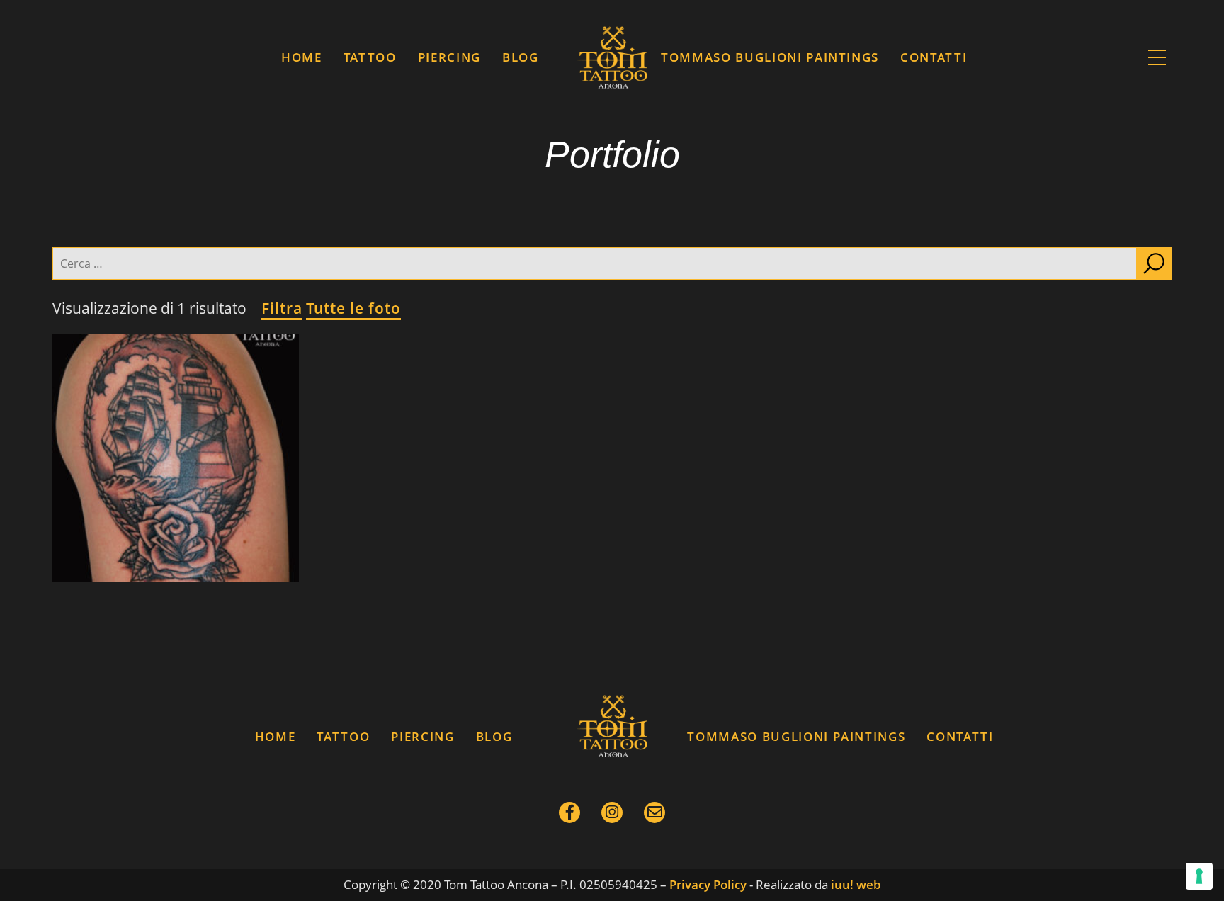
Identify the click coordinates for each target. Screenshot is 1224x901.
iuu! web (856, 884)
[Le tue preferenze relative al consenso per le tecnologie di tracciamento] (1199, 876)
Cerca (1154, 263)
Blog (520, 57)
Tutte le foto (353, 308)
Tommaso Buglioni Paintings (770, 57)
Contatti (933, 57)
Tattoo (370, 57)
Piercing (449, 57)
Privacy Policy (708, 884)
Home (301, 57)
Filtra (281, 308)
